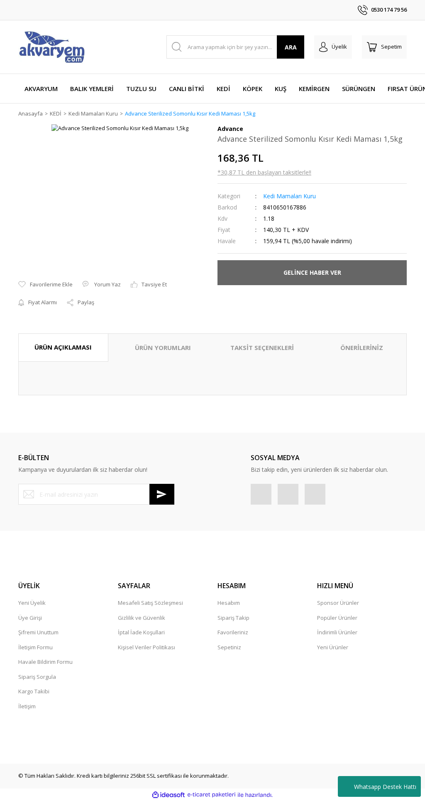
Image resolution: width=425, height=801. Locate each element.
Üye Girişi (30, 617)
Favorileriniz (232, 632)
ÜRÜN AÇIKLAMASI (63, 347)
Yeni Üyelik (32, 602)
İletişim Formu (35, 647)
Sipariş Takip (233, 617)
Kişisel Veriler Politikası (146, 647)
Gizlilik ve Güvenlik (141, 617)
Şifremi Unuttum (38, 632)
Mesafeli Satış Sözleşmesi (150, 602)
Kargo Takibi (33, 691)
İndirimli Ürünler (337, 632)
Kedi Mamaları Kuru (289, 196)
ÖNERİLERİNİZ (361, 347)
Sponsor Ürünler (338, 602)
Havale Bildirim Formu (45, 661)
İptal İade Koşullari (141, 632)
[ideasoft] (168, 795)
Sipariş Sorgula (37, 676)
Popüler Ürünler (337, 617)
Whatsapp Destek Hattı (385, 787)
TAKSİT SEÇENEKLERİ (262, 347)
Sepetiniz (229, 647)
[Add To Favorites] (45, 285)
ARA (291, 47)
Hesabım (228, 602)
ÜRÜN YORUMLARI (163, 347)
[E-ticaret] (211, 795)
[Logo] (51, 47)
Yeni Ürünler (332, 647)
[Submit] (161, 494)
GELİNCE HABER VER (312, 272)
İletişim (27, 706)
